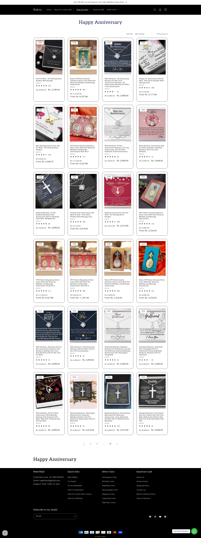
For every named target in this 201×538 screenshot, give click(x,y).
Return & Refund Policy (146, 494)
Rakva (103, 536)
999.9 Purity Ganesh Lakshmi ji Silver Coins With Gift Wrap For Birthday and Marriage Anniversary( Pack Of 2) (82, 149)
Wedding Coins (108, 486)
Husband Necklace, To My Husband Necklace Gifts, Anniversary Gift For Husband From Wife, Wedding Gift (47, 216)
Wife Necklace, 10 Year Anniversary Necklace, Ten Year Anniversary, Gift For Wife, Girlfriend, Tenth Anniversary (117, 149)
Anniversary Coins (109, 477)
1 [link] (84, 444)
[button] (64, 9)
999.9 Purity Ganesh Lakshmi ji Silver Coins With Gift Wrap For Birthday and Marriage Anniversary (151, 216)
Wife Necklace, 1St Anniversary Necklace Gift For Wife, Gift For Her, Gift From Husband (82, 349)
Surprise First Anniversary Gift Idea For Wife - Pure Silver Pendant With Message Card (82, 215)
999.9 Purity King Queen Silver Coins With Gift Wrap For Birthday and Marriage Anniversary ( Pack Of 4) (82, 283)
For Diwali (72, 481)
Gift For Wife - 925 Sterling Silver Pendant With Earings (49, 80)
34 (110, 444)
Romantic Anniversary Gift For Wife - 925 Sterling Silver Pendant (116, 215)
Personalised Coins (110, 490)
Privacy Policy (142, 481)
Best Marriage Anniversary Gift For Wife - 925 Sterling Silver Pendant (48, 148)
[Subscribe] (74, 516)
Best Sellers (72, 477)
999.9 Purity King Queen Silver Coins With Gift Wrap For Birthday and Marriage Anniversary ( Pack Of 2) (47, 283)
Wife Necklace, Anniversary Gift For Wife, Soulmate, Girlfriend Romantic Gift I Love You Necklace (151, 149)
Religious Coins (108, 494)
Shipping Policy (143, 486)
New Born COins (109, 502)
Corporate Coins (109, 498)
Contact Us (141, 490)
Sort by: (130, 34)
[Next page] (117, 443)
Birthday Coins (108, 481)
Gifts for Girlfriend (75, 498)
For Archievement (75, 486)
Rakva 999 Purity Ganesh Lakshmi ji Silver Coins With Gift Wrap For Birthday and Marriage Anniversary (83, 82)
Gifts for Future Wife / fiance (79, 494)
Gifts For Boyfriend (75, 490)
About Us (140, 477)
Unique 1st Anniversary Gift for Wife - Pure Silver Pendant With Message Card (151, 81)
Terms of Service (143, 498)
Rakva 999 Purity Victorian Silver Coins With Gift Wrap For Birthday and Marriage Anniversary (152, 283)
